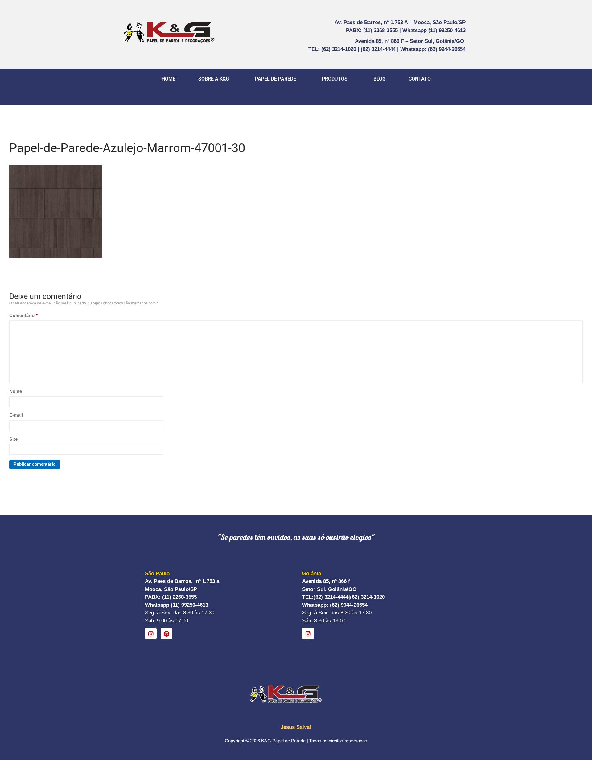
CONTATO (420, 79)
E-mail (16, 415)
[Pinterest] (166, 633)
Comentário (23, 315)
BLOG (379, 79)
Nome (15, 391)
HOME (168, 79)
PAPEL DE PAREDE (275, 79)
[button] (215, 79)
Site (13, 439)
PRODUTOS (334, 79)
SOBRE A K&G (213, 79)
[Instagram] (151, 633)
